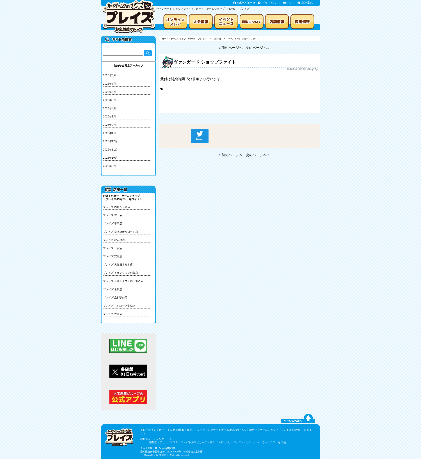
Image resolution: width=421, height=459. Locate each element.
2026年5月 (109, 100)
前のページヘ (232, 155)
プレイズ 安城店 (112, 256)
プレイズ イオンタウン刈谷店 (120, 272)
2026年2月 (109, 124)
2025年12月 (110, 141)
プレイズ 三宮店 (112, 248)
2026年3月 (109, 116)
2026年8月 (109, 75)
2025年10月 (110, 157)
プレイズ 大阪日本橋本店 (118, 264)
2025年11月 (110, 149)
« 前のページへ (231, 48)
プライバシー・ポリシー (278, 3)
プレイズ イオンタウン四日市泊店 (123, 281)
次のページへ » (257, 48)
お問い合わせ (246, 3)
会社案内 (307, 3)
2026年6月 (109, 92)
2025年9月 (109, 166)
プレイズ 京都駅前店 (115, 297)
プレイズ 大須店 (112, 313)
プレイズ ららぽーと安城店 (119, 305)
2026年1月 (109, 133)
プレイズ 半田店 (112, 223)
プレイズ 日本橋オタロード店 (120, 231)
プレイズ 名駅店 (112, 289)
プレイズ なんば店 (114, 239)
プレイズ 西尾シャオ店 (116, 207)
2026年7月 (109, 83)
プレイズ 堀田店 (112, 215)
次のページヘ (256, 155)
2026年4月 (109, 108)
